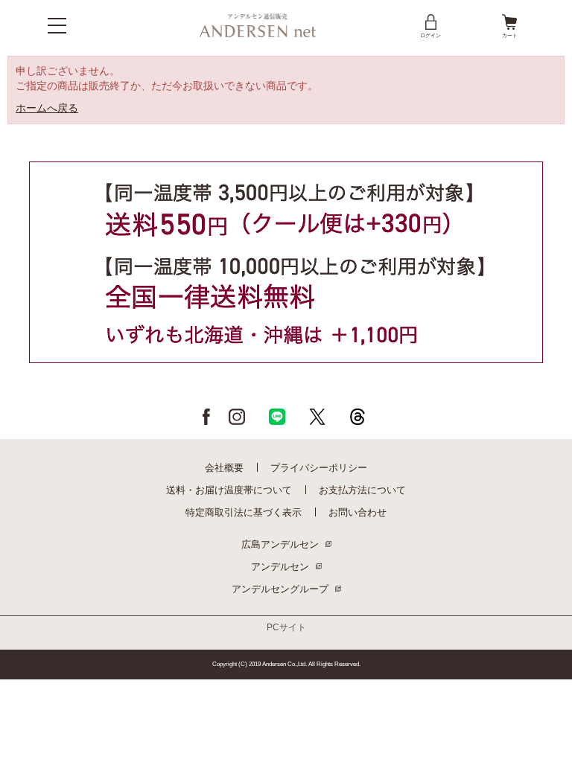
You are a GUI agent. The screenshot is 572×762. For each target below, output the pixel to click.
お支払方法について (362, 490)
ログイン (430, 35)
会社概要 (224, 467)
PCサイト (286, 627)
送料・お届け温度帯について (229, 490)
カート (510, 35)
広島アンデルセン (280, 544)
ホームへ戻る (47, 108)
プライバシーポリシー (318, 467)
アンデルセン (280, 566)
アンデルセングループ (280, 589)
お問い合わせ (357, 512)
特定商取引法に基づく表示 (243, 512)
